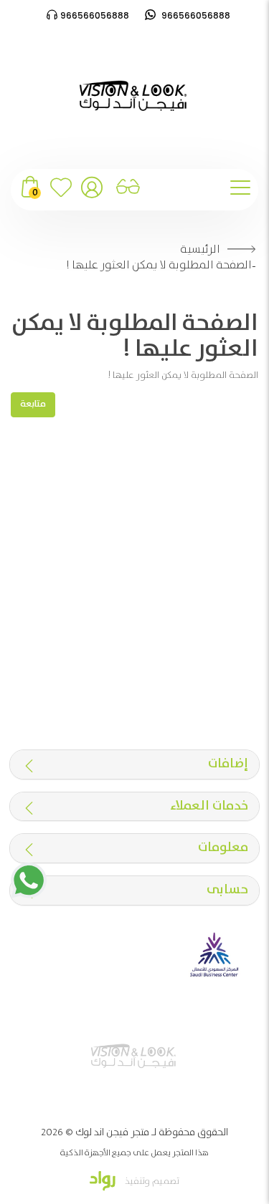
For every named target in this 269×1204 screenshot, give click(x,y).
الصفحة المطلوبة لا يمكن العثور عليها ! (159, 265)
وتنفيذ (136, 1181)
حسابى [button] (227, 890)
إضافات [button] (228, 764)
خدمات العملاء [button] (209, 807)
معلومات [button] (223, 848)
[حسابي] (92, 192)
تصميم (164, 1181)
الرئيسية (200, 249)
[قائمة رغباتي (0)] (61, 192)
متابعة (33, 404)
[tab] (134, 764)
